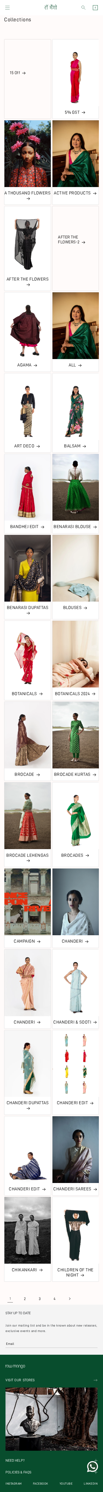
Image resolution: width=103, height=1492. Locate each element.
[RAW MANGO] (51, 7)
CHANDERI (72, 941)
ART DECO (24, 446)
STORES (20, 1380)
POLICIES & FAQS (18, 1472)
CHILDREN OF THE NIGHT (75, 1272)
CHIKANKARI (24, 1270)
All (72, 365)
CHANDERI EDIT (72, 1103)
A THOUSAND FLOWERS (27, 193)
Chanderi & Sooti (72, 1022)
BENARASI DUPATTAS (28, 607)
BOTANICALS (24, 694)
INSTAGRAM (13, 1483)
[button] (7, 8)
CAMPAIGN (24, 941)
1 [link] (10, 1298)
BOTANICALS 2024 (72, 694)
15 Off (15, 73)
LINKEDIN (91, 1483)
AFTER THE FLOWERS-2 (69, 239)
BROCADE (24, 774)
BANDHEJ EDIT (24, 526)
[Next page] (69, 1299)
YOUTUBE (66, 1483)
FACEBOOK (40, 1483)
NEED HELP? (15, 1460)
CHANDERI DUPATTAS (28, 1103)
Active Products (72, 193)
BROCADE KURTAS (72, 774)
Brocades (72, 855)
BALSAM (72, 446)
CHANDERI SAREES (72, 1189)
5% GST (72, 112)
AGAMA (24, 365)
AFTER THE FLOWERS (28, 279)
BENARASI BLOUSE (72, 526)
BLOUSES (72, 607)
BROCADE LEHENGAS (27, 855)
